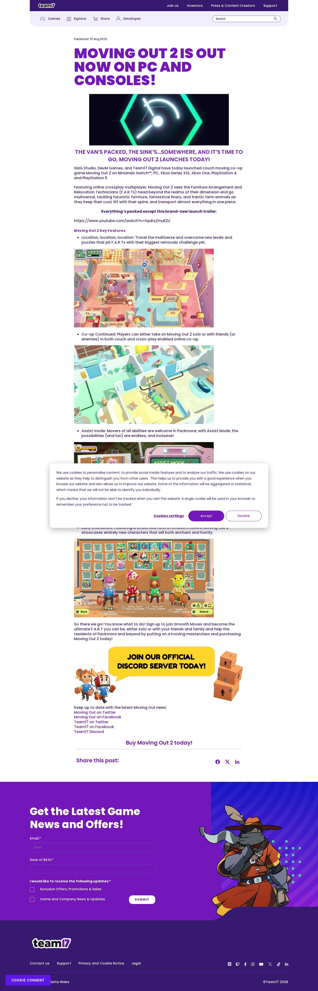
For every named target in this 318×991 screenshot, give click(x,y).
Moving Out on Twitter (95, 712)
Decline (244, 516)
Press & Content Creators (233, 5)
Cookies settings (169, 516)
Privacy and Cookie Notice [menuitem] (101, 963)
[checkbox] (93, 895)
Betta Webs (59, 982)
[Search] (275, 19)
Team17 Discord (89, 731)
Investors (195, 5)
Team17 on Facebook (94, 726)
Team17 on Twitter (91, 722)
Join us (173, 5)
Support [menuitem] (64, 963)
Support (270, 5)
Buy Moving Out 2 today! (159, 742)
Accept (206, 516)
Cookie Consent (28, 980)
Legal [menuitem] (136, 963)
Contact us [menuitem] (39, 963)
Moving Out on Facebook (97, 717)
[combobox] (246, 19)
